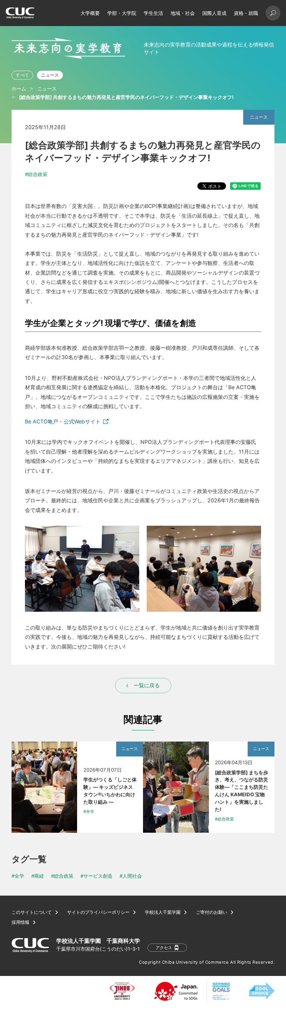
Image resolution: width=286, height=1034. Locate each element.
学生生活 (153, 13)
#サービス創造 (96, 876)
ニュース (50, 75)
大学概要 (90, 13)
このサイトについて (32, 912)
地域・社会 (183, 13)
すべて (22, 75)
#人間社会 (131, 876)
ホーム (19, 89)
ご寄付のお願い (211, 912)
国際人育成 (214, 13)
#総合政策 (36, 174)
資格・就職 (246, 13)
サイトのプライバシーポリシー (98, 912)
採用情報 (20, 922)
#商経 (37, 876)
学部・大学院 (121, 13)
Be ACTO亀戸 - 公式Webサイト (63, 421)
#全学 (18, 876)
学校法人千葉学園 (163, 912)
